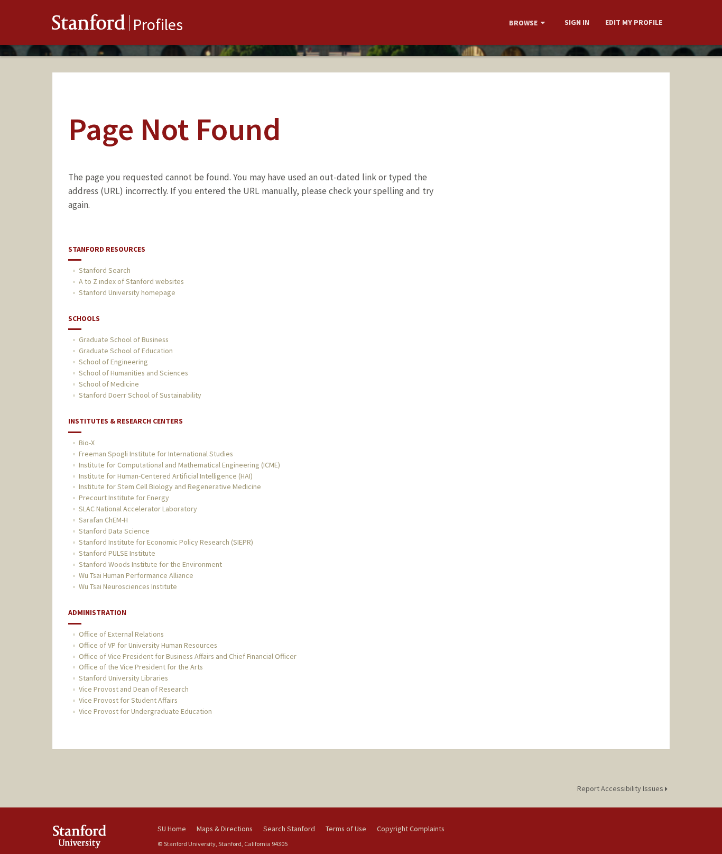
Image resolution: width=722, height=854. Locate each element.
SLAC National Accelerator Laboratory (138, 508)
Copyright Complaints (411, 828)
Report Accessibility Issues (621, 788)
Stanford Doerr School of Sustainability (140, 395)
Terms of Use (346, 828)
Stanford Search (105, 270)
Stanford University (97, 836)
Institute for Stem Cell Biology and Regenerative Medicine (170, 486)
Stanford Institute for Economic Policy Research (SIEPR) (166, 542)
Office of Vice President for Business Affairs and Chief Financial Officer (188, 656)
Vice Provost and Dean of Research (134, 689)
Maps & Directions (225, 828)
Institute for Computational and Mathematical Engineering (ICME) (179, 465)
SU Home (172, 828)
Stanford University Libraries (123, 678)
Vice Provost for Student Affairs (128, 700)
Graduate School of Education (126, 350)
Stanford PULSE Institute (117, 553)
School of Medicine (109, 384)
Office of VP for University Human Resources (148, 645)
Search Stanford (289, 828)
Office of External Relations (121, 634)
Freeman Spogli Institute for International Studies (156, 453)
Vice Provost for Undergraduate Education (145, 711)
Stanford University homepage (127, 292)
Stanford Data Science (114, 531)
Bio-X (87, 442)
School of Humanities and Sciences (133, 373)
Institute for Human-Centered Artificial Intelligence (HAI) (166, 476)
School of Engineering (113, 361)
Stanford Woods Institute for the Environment (150, 564)
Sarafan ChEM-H (103, 520)
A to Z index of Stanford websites (131, 281)
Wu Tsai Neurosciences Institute (128, 586)
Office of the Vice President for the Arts (141, 667)
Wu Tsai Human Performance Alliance (136, 575)
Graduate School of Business (124, 339)
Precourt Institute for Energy (124, 497)
